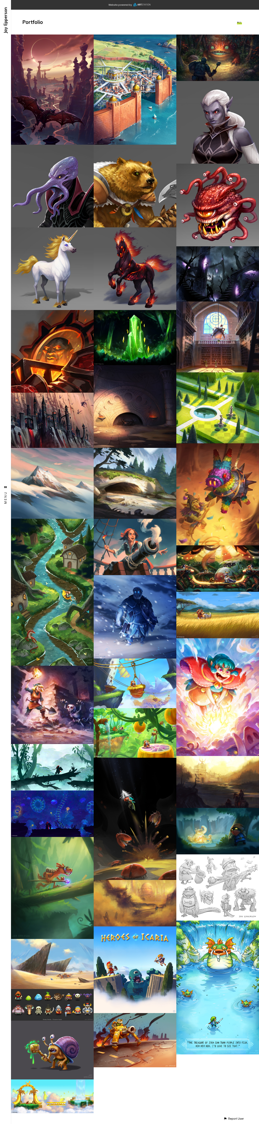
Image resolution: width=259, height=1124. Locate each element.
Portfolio (32, 22)
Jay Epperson (5, 20)
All (239, 22)
